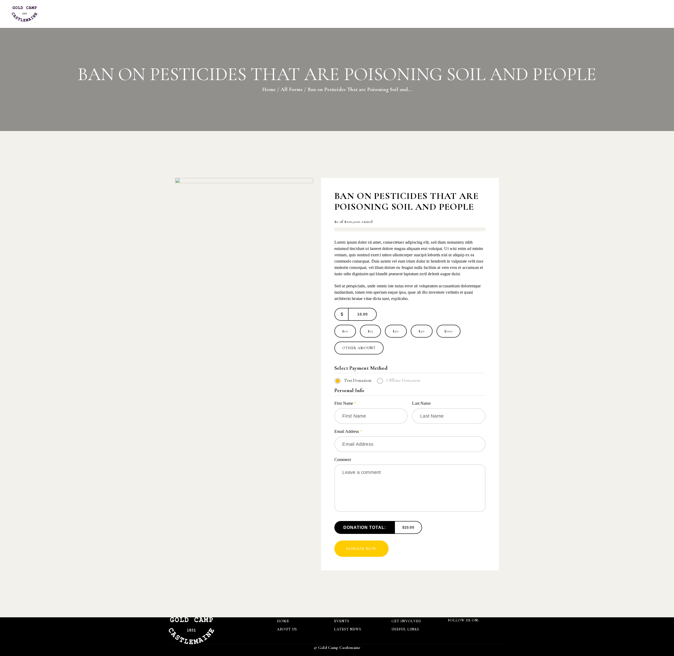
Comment (343, 459)
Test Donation (358, 380)
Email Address (348, 431)
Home (269, 89)
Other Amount (359, 348)
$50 (422, 331)
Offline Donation (403, 380)
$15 (370, 331)
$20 (396, 331)
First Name (345, 403)
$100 (448, 331)
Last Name (422, 403)
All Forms (292, 89)
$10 (345, 331)
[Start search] (657, 14)
